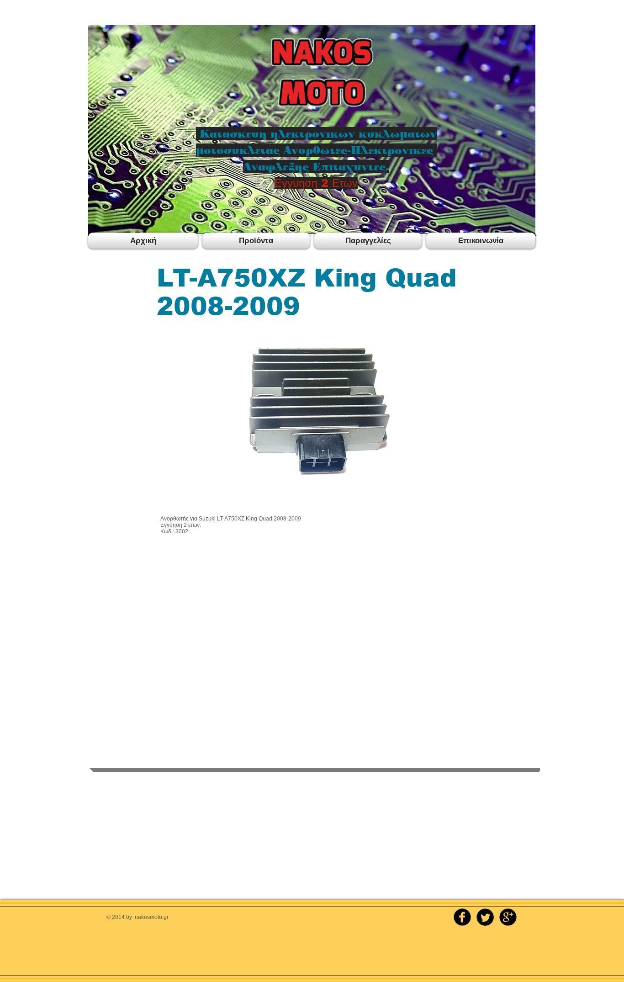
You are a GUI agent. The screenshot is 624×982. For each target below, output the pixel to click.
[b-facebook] (462, 917)
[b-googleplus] (508, 917)
